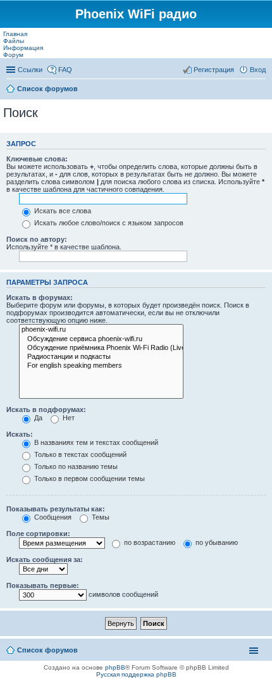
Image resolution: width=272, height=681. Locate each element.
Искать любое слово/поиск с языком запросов (107, 223)
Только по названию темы (75, 466)
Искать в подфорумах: (46, 409)
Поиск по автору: (36, 239)
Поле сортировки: (38, 533)
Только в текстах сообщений (79, 454)
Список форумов (47, 88)
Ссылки (30, 69)
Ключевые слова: (37, 159)
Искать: (19, 434)
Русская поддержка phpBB (136, 674)
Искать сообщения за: (44, 559)
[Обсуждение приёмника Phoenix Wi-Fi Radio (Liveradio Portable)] (101, 348)
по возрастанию (148, 542)
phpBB (115, 667)
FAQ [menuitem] (65, 69)
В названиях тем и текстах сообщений (95, 442)
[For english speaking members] (101, 365)
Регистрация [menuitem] (214, 69)
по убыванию (216, 542)
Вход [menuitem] (258, 69)
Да (37, 418)
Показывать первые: (42, 585)
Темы (99, 517)
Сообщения (51, 517)
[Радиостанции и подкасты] (101, 357)
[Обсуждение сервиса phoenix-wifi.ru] (101, 339)
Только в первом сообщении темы (88, 478)
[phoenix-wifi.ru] (101, 329)
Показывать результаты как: (55, 509)
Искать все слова (61, 211)
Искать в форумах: (39, 297)
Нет (68, 418)
